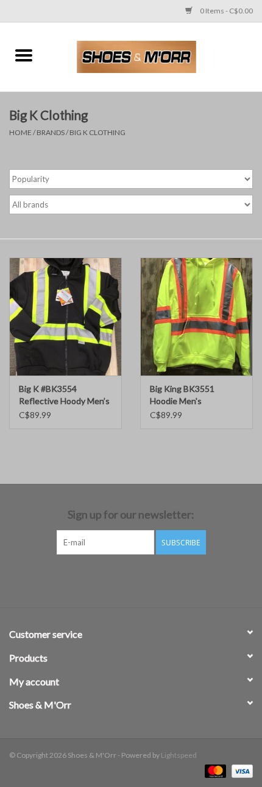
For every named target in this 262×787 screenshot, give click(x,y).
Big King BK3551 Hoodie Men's (182, 394)
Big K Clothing (97, 132)
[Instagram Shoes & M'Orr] (142, 579)
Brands (51, 132)
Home (20, 132)
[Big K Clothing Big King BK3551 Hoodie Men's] (196, 316)
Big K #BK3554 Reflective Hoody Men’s (64, 394)
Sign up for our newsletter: (131, 514)
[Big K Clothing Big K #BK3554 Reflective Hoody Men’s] (65, 316)
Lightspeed (179, 755)
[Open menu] (24, 55)
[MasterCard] (213, 770)
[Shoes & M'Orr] (154, 56)
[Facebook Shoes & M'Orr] (120, 579)
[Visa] (240, 770)
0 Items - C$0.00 (226, 10)
